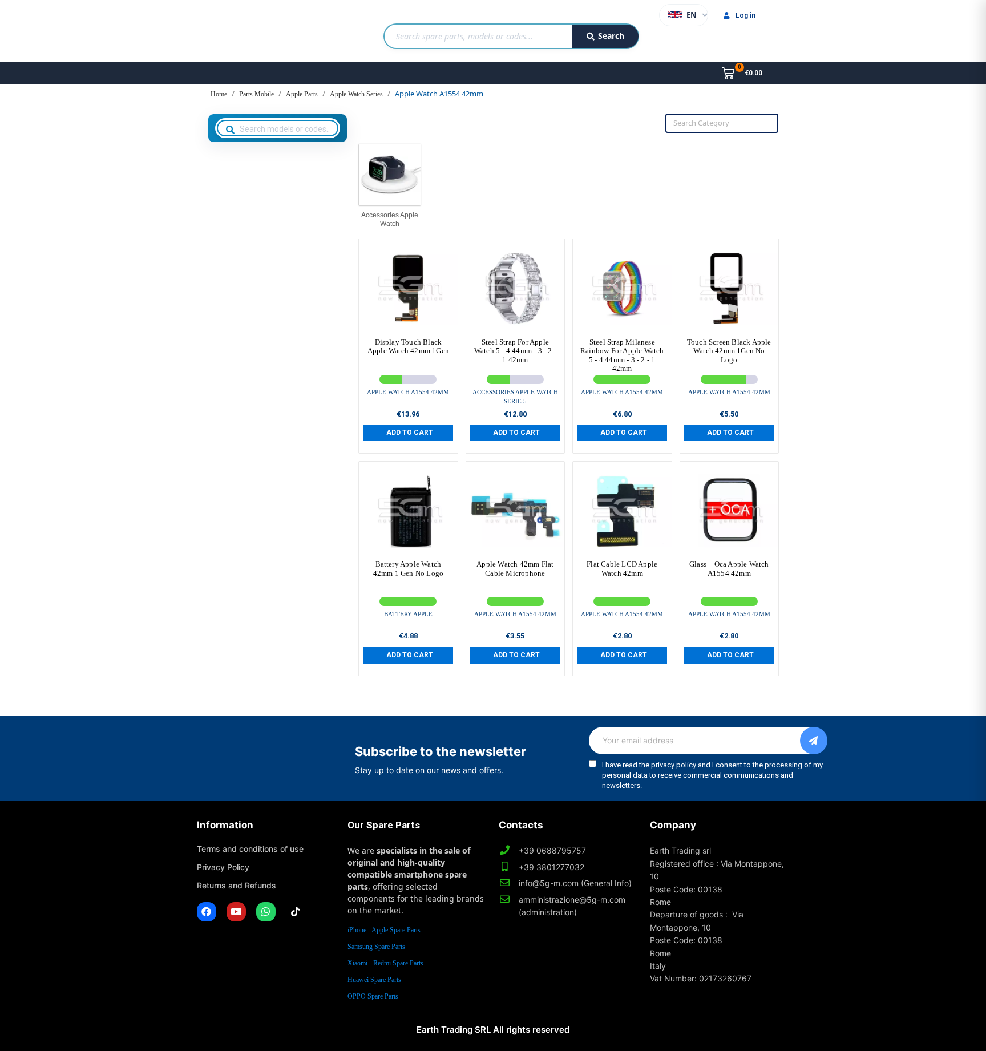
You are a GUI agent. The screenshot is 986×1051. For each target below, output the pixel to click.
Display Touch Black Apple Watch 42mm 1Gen (408, 346)
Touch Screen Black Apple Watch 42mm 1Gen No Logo (729, 351)
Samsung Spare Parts (376, 947)
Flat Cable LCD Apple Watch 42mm (622, 568)
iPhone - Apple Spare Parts (384, 930)
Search (611, 35)
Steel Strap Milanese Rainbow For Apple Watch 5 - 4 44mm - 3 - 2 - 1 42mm (622, 355)
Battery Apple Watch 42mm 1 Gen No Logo (408, 568)
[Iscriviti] (813, 740)
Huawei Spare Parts (374, 980)
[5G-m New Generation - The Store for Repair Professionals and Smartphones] (255, 31)
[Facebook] (206, 911)
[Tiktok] (295, 911)
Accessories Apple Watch (389, 219)
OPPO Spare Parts (372, 996)
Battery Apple (408, 614)
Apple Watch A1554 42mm (408, 392)
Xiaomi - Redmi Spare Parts (385, 963)
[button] (408, 432)
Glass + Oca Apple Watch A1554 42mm (729, 568)
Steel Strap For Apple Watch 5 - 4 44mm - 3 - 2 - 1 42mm (515, 351)
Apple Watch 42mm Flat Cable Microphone (514, 568)
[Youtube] (236, 911)
